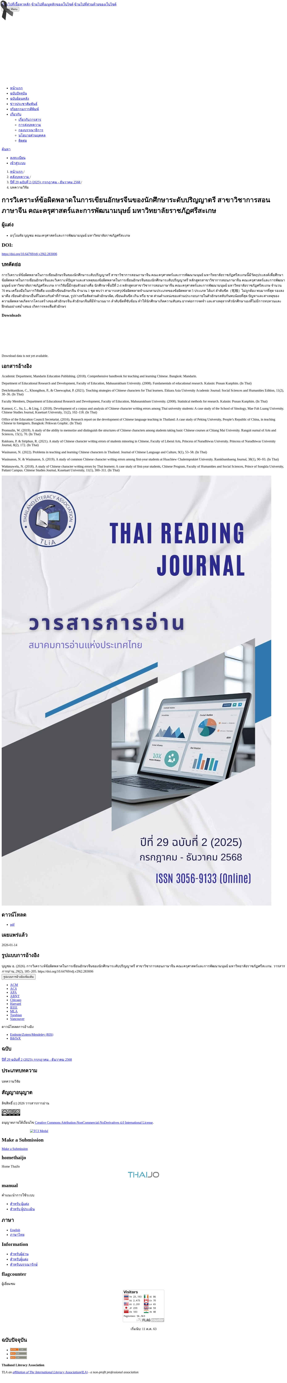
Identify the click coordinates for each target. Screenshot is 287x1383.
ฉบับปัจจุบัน (18, 93)
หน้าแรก (16, 88)
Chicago (15, 1000)
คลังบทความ (20, 177)
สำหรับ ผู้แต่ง (19, 1204)
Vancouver (17, 1019)
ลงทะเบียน (17, 158)
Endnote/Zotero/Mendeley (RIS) (31, 1034)
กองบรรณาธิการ (30, 130)
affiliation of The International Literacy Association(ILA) (50, 1372)
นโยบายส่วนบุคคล (32, 135)
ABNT (15, 996)
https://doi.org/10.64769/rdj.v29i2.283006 (29, 254)
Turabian (16, 1015)
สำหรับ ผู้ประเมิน (22, 1209)
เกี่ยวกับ (15, 114)
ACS (13, 988)
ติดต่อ (22, 140)
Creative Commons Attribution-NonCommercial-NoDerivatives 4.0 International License (94, 1122)
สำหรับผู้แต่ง (19, 1259)
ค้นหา (6, 149)
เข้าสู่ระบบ (17, 163)
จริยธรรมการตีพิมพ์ (24, 109)
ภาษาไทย (17, 1234)
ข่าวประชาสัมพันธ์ (23, 104)
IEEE (13, 1007)
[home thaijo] (143, 1176)
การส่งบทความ (29, 125)
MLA (14, 1011)
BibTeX (15, 1038)
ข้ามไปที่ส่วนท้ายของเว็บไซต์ (95, 4)
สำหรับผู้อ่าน (19, 1254)
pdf (12, 924)
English (15, 1230)
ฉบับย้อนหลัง (19, 98)
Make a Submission (15, 1149)
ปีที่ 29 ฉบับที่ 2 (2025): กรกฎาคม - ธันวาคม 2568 (45, 182)
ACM (14, 985)
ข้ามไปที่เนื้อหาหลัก (16, 4)
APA (13, 992)
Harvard (15, 1003)
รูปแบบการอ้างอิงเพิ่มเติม (18, 976)
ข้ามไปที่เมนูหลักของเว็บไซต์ (52, 4)
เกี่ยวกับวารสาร (29, 119)
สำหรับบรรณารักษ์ (24, 1264)
